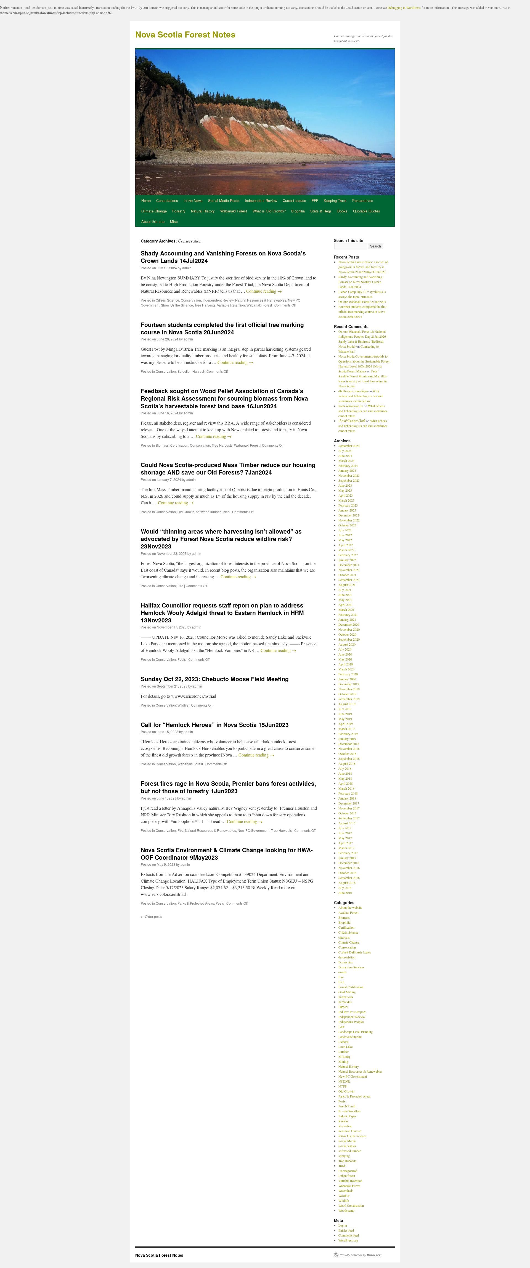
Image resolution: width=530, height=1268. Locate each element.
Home (146, 200)
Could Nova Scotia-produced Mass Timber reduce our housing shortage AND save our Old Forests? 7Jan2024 (228, 468)
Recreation (345, 1126)
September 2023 (349, 480)
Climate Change (154, 211)
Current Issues (294, 200)
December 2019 (348, 684)
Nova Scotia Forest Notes (185, 34)
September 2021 (349, 579)
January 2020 (347, 679)
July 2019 (344, 709)
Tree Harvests (205, 305)
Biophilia (298, 211)
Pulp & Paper (347, 1116)
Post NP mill (346, 1106)
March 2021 (346, 609)
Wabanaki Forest (233, 211)
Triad (226, 511)
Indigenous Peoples (351, 1021)
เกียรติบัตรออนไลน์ (351, 421)
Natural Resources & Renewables (260, 300)
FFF (315, 200)
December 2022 (348, 515)
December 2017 (348, 803)
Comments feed (348, 1235)
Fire (180, 585)
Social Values (347, 1146)
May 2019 (345, 718)
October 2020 (347, 634)
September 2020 (349, 639)
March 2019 (346, 728)
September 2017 (349, 818)
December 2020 (348, 624)
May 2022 (345, 540)
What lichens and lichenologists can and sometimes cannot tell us (360, 396)
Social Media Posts (223, 200)
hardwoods (345, 997)
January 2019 (347, 738)
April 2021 (345, 604)
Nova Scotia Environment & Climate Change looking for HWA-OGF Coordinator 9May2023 (227, 853)
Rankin (343, 1121)
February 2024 (348, 465)
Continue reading (264, 291)
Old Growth (185, 511)
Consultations (167, 200)
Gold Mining (347, 992)
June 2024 (345, 455)
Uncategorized (347, 1170)
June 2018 (345, 773)
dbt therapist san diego (353, 391)
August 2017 (347, 823)
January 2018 (347, 798)
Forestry (179, 211)
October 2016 (347, 872)
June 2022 (345, 535)
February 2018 (348, 793)
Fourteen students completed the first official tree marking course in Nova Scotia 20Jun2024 (222, 328)
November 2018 (349, 748)
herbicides (345, 1002)
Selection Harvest (190, 371)
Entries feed (346, 1230)
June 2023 (345, 485)
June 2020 (345, 654)
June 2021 (345, 594)
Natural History (203, 211)
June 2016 (345, 892)
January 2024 (347, 470)
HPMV (343, 1007)
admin (187, 267)
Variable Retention (231, 305)
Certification (179, 445)
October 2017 (347, 813)
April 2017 (345, 843)
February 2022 (348, 555)
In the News (193, 200)
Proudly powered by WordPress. (361, 1255)
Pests (181, 659)
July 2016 (344, 887)
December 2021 (348, 565)
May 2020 (345, 659)
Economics (345, 962)
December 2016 (348, 863)
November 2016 (349, 867)
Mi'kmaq (344, 1056)
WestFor (343, 1195)
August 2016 (347, 882)
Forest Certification (351, 987)
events (342, 972)
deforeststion (346, 957)
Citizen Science (167, 300)
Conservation (191, 300)
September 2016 (349, 877)
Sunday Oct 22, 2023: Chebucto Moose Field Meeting (215, 679)
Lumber (343, 1051)
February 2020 (348, 674)
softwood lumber (208, 511)
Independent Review (261, 200)
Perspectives (362, 200)
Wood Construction (351, 1205)
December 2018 (348, 743)
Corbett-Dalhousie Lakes (354, 952)
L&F (341, 1026)
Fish (341, 982)
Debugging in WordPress (404, 7)
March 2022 (346, 550)
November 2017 (349, 808)
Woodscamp (346, 1210)
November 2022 (349, 520)
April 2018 (345, 783)
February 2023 (348, 505)
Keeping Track (335, 200)
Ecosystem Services (351, 967)
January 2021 (347, 619)
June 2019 (345, 714)
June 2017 (345, 833)
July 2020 (344, 649)
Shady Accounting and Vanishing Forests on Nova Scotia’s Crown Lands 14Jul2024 (223, 257)
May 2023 (345, 490)
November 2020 (349, 629)
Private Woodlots (349, 1111)
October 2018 (347, 753)
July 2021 (344, 589)
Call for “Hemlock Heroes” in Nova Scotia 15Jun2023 (215, 724)
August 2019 (347, 704)
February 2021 (348, 614)
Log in (342, 1225)
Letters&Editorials (350, 1036)
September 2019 (349, 699)
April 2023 (345, 495)
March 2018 (346, 788)
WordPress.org (348, 1240)
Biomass (162, 445)
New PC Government (253, 830)
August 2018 (347, 763)
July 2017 (344, 828)
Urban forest (346, 1175)
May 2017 (345, 838)
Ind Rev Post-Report (351, 1011)
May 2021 (345, 599)
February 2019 (348, 733)
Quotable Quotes (366, 211)
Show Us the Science (177, 305)
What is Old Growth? (269, 211)
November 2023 (349, 475)
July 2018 (344, 768)
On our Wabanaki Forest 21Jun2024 (362, 301)
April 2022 (345, 545)
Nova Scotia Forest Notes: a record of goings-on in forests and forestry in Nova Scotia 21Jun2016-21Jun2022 (363, 267)
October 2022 (347, 525)
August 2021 (347, 584)
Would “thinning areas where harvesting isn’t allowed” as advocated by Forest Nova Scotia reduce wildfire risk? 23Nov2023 (221, 538)
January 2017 (347, 858)
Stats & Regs (321, 211)
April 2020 (345, 664)
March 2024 (346, 460)
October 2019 (347, 694)
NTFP (342, 1086)
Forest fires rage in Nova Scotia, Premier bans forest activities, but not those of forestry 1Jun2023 (228, 787)
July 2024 (344, 450)
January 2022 (347, 560)
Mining (343, 1061)
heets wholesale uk (350, 406)
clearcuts (344, 937)
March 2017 (346, 848)
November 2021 (349, 570)
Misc (174, 221)
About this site (153, 221)
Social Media (347, 1141)
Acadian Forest (348, 912)
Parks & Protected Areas (195, 903)
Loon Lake (345, 1046)
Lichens (343, 1041)
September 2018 (349, 758)
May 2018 (345, 778)
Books (342, 211)
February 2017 (348, 853)
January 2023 (347, 510)
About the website (350, 907)
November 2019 (349, 689)
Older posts (151, 916)
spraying (344, 1156)
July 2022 (344, 530)
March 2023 (346, 500)
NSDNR (344, 1081)
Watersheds (345, 1190)
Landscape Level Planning (355, 1031)
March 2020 (346, 669)
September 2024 (349, 445)
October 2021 (347, 574)
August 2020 (347, 644)
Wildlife (183, 705)
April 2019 (345, 723)
